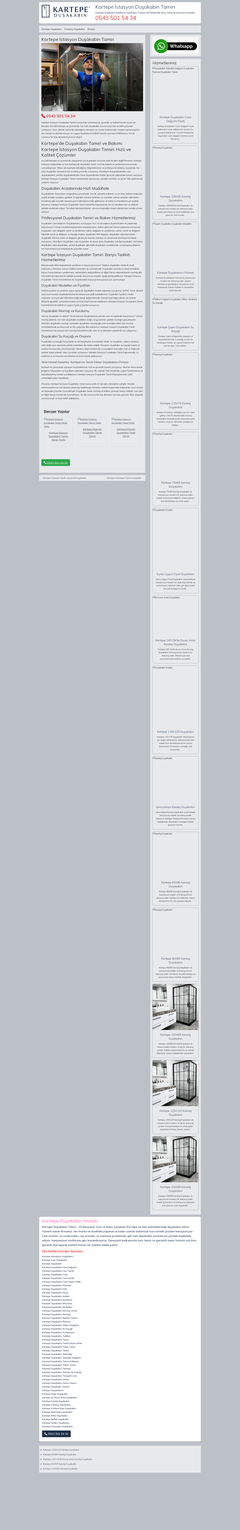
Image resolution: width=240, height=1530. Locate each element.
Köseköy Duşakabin (74, 29)
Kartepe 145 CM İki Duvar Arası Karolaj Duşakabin (67, 1459)
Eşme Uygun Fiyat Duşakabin (175, 574)
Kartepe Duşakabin (52, 29)
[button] (56, 1433)
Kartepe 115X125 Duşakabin (175, 731)
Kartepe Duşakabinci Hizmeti (175, 272)
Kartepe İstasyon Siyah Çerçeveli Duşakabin (64, 478)
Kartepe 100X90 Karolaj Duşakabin (60, 1468)
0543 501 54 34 (60, 115)
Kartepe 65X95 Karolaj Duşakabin (59, 1464)
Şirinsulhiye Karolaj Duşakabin (175, 807)
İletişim (91, 29)
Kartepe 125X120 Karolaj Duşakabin (61, 1449)
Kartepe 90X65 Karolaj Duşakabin (59, 1454)
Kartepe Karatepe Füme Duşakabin (124, 478)
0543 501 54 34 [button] (57, 462)
